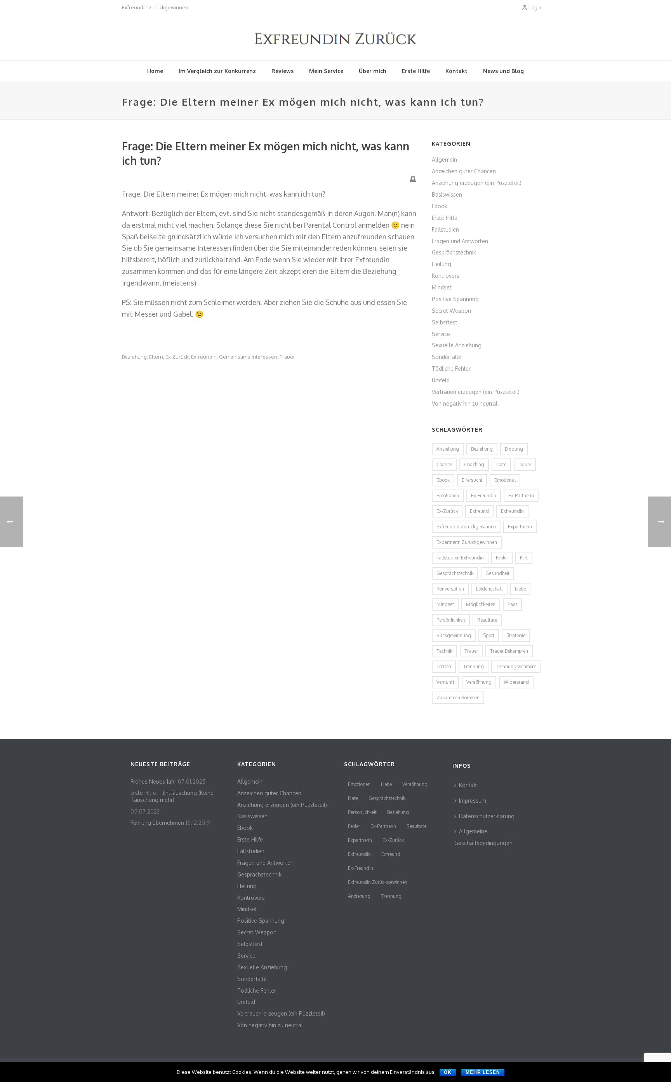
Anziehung (447, 449)
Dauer (524, 464)
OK (448, 1072)
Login (535, 7)
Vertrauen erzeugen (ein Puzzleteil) (476, 392)
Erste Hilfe (416, 71)
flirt (524, 558)
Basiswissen (447, 194)
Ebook (439, 206)
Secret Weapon (451, 310)
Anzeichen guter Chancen (464, 171)
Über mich (372, 71)
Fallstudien (445, 229)
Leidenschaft (489, 589)
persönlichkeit (450, 620)
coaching (474, 464)
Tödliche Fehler (451, 368)
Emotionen (447, 495)
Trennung (473, 666)
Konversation (450, 589)
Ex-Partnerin (521, 495)
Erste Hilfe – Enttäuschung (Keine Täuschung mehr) (172, 796)
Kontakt (456, 71)
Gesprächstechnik (454, 252)
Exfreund (479, 511)
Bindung (514, 449)
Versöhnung (479, 682)
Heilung (441, 264)
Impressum (472, 800)
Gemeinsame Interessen (248, 356)
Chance (444, 464)
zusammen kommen (458, 697)
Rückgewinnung (453, 635)
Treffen (443, 666)
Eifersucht (472, 480)
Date (501, 464)
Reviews (282, 71)
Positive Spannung (455, 299)
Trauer (287, 356)
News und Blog (503, 71)
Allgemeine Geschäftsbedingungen (483, 837)
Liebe (520, 589)
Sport (488, 635)
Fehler (502, 558)
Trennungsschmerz (516, 666)
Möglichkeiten (480, 604)
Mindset (442, 287)
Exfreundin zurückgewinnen (466, 527)
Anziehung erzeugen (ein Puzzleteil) (477, 182)
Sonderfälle (446, 357)
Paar (512, 604)
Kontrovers (445, 275)
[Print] (413, 179)
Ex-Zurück (177, 356)
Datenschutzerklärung (487, 816)
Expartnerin (520, 527)
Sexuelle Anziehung (457, 345)
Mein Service (326, 71)
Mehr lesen (483, 1072)
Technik (444, 651)
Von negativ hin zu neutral (464, 403)
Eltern (156, 356)
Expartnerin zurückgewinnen (466, 542)
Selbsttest (444, 322)
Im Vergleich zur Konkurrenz (217, 71)
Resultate (487, 620)
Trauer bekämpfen (509, 651)
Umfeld (441, 380)
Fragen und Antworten (460, 241)
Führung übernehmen (157, 822)
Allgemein (444, 159)
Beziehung (134, 356)
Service (441, 334)
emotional (505, 480)
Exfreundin (204, 356)
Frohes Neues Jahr (153, 781)
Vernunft (445, 682)
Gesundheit (497, 573)
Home (155, 71)
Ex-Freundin (483, 495)
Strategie (515, 635)
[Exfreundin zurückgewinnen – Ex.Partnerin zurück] (336, 37)
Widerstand (516, 682)
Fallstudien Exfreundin (460, 558)
